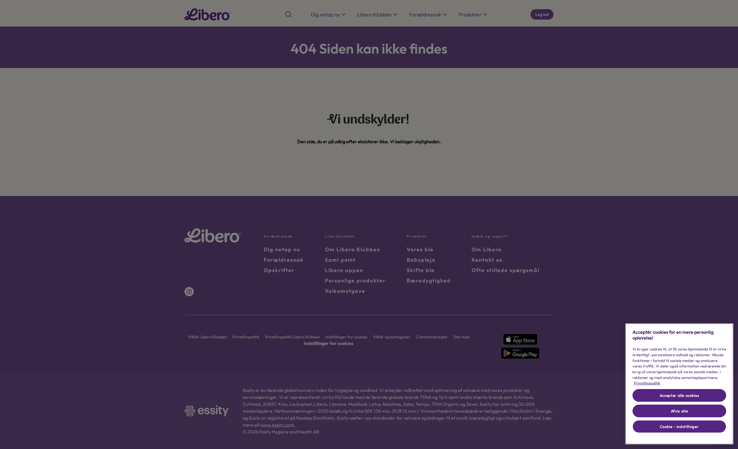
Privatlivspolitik (647, 383)
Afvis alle (679, 411)
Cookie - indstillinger (679, 426)
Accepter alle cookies (679, 395)
